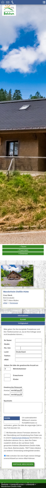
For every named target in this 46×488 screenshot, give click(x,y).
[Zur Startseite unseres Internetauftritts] (9, 15)
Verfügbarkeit (23, 323)
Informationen (23, 315)
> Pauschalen (23, 250)
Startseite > (5, 484)
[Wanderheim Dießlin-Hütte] (17, 285)
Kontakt (23, 319)
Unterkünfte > (31, 484)
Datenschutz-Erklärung (20, 438)
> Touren (23, 246)
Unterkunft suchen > (17, 484)
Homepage (14, 303)
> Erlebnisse (23, 254)
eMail (5, 303)
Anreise (7, 390)
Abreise (7, 395)
